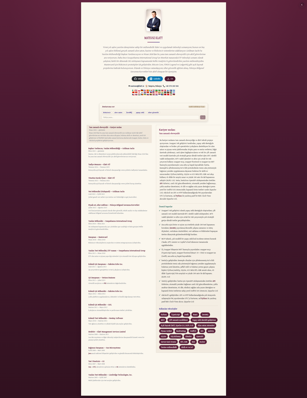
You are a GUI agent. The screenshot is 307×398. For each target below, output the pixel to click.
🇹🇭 (145, 92)
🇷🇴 (142, 94)
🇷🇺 (148, 94)
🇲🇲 (159, 92)
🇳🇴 (162, 90)
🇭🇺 (139, 94)
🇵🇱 (139, 90)
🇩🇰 (165, 90)
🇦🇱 (165, 94)
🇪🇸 (148, 90)
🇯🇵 (139, 92)
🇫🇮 (168, 90)
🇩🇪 (142, 90)
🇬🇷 (174, 90)
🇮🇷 (171, 94)
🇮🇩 (156, 92)
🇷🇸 (159, 94)
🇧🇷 (156, 90)
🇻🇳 (148, 92)
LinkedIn (156, 79)
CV (172, 79)
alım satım (118, 112)
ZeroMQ (129, 112)
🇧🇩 (165, 92)
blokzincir (107, 112)
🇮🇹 (150, 90)
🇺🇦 (145, 94)
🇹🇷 (168, 94)
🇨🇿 (133, 94)
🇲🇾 (153, 92)
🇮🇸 (171, 90)
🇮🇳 (162, 92)
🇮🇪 (133, 90)
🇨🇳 (133, 92)
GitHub (140, 79)
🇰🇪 (168, 92)
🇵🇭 (150, 92)
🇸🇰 (136, 94)
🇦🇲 (174, 94)
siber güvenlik (153, 112)
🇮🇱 (174, 92)
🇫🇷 (145, 90)
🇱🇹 (150, 94)
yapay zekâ (140, 112)
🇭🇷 (156, 94)
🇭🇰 (136, 92)
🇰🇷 (142, 92)
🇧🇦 (162, 94)
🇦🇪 (171, 92)
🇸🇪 (159, 90)
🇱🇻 (153, 94)
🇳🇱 (153, 90)
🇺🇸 (136, 90)
